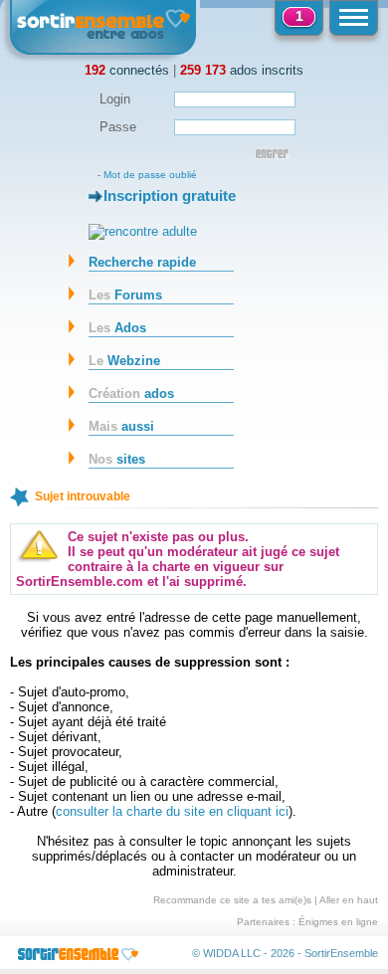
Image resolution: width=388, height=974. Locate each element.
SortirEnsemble (341, 953)
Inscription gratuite (169, 195)
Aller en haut (348, 899)
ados (131, 393)
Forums (125, 295)
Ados (117, 327)
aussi (121, 426)
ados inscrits (241, 70)
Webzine (124, 360)
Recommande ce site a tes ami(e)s (232, 899)
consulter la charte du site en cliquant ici (172, 811)
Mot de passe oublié (150, 174)
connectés (127, 70)
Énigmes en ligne (338, 921)
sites (117, 459)
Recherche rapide (142, 262)
